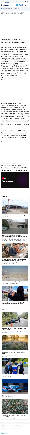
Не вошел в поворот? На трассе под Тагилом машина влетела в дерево (14, 329)
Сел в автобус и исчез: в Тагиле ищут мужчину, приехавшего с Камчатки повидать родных (13, 302)
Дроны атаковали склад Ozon (9, 395)
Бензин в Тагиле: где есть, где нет (11, 8)
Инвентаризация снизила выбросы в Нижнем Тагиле (14, 281)
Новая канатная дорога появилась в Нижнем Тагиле (14, 374)
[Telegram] (17, 5)
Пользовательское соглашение (8, 430)
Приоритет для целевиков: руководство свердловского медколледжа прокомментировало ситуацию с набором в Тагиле (14, 236)
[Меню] (28, 5)
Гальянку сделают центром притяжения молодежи (14, 215)
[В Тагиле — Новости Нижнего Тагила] (7, 5)
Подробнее (7, 2)
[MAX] (22, 5)
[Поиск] (25, 5)
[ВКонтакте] (20, 5)
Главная (2, 12)
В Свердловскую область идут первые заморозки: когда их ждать (14, 416)
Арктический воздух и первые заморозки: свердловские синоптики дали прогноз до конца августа (13, 352)
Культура (7, 12)
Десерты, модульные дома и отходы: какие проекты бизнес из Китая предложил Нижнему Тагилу (14, 260)
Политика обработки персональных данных (11, 428)
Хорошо (26, 1)
